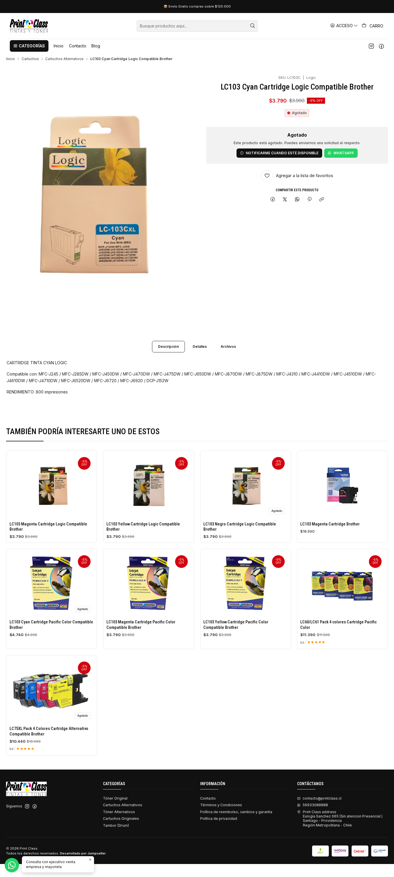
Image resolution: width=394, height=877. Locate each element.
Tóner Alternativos (119, 812)
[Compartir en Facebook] (272, 199)
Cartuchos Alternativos (64, 59)
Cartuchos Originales (121, 818)
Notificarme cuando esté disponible (282, 153)
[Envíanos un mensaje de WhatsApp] (12, 865)
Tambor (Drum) (116, 825)
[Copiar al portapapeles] (322, 199)
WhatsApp (343, 153)
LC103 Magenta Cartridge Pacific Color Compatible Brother (140, 624)
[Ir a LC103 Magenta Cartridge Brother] (342, 485)
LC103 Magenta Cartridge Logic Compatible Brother (48, 526)
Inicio (10, 59)
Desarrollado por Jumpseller (83, 853)
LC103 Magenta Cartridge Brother (330, 524)
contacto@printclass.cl (322, 798)
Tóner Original (115, 798)
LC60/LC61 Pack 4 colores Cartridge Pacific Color (338, 624)
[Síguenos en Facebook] (381, 46)
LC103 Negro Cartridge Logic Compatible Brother (239, 526)
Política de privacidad (218, 818)
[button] (29, 46)
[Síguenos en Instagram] (371, 46)
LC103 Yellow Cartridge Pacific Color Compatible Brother (235, 624)
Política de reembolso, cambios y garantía (236, 812)
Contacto (208, 798)
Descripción (168, 346)
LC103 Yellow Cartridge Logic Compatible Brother (143, 526)
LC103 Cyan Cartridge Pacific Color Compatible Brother (51, 624)
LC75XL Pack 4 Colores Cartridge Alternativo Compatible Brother (49, 731)
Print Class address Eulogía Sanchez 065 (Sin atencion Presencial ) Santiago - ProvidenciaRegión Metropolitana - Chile (342, 818)
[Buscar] (253, 26)
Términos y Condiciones (221, 805)
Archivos (228, 346)
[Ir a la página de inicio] (29, 26)
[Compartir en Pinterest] (309, 199)
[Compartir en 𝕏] (285, 199)
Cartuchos (30, 59)
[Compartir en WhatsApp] (297, 199)
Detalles (200, 346)
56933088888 (315, 805)
